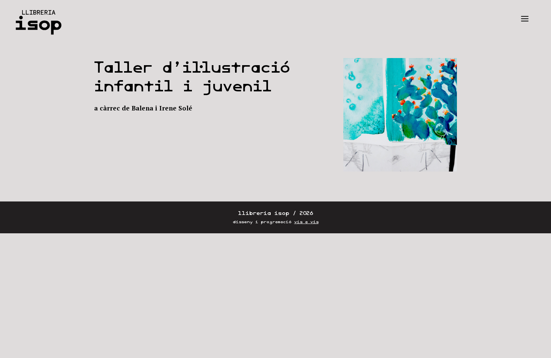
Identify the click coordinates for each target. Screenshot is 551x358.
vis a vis (306, 222)
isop (38, 23)
